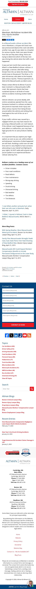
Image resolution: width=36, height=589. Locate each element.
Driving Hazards (9, 351)
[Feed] (29, 335)
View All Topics (7, 378)
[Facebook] (7, 335)
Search (32, 389)
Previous (5, 276)
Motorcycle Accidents (10, 368)
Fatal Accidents (9, 354)
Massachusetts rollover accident (16, 43)
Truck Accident (8, 362)
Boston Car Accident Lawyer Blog (18, 12)
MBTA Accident (8, 370)
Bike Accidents (8, 365)
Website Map (18, 548)
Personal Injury (8, 357)
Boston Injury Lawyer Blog (11, 402)
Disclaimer (18, 545)
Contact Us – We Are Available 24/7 (18, 552)
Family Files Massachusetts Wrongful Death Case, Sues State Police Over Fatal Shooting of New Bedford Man (17, 240)
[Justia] (20, 335)
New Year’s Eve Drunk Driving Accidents (15, 432)
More (30, 19)
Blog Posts (18, 555)
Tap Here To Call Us (18, 4)
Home (6, 19)
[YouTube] (25, 335)
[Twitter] (11, 335)
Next (18, 276)
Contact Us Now (18, 325)
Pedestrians (7, 360)
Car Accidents (10, 267)
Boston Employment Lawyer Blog (13, 412)
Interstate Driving (9, 376)
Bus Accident (7, 373)
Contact (17, 19)
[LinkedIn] (16, 335)
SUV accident (19, 267)
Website (18, 538)
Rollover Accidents (10, 269)
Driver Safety (8, 349)
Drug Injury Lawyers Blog (10, 405)
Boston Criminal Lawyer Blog (11, 400)
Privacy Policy (18, 541)
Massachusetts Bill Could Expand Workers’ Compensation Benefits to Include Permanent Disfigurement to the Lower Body (17, 251)
